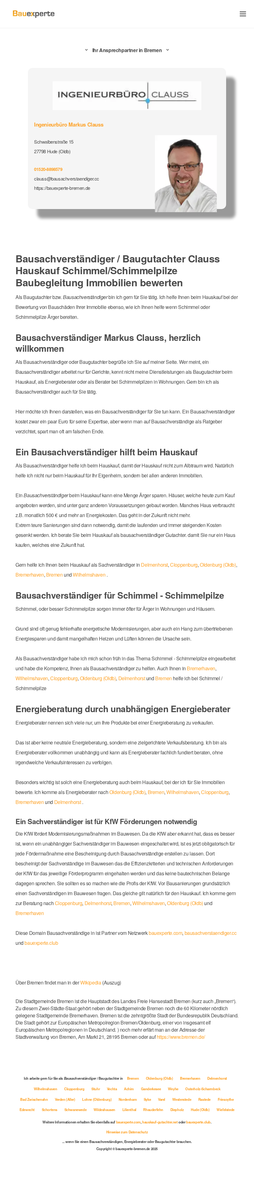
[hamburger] (243, 14)
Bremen (54, 574)
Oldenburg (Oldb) (218, 564)
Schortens (50, 1109)
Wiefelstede (225, 1109)
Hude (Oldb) (200, 1109)
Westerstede (182, 1099)
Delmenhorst (154, 564)
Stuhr (96, 1088)
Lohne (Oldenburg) (97, 1099)
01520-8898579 (48, 169)
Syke (148, 1099)
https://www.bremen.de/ (181, 1036)
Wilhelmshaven (89, 574)
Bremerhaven (29, 574)
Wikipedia (91, 982)
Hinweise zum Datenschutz (127, 1131)
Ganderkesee (151, 1088)
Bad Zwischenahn (34, 1099)
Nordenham (128, 1099)
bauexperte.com (165, 932)
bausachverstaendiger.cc (211, 932)
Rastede (205, 1099)
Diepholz (177, 1109)
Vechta (112, 1088)
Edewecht (27, 1109)
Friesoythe (226, 1099)
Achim (129, 1088)
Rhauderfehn (153, 1109)
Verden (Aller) (65, 1099)
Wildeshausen (105, 1109)
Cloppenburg (184, 564)
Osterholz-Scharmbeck (202, 1088)
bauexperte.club (41, 942)
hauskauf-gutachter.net (159, 1121)
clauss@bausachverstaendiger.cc (66, 178)
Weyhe (173, 1088)
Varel (162, 1099)
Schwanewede (75, 1109)
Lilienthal (129, 1109)
